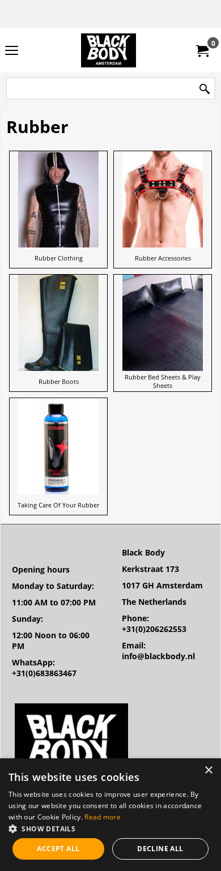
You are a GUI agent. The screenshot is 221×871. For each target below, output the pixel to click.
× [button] (208, 770)
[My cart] (201, 50)
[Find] (204, 89)
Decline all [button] (160, 848)
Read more (102, 817)
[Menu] (11, 51)
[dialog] (110, 814)
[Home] (108, 50)
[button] (110, 828)
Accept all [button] (58, 848)
